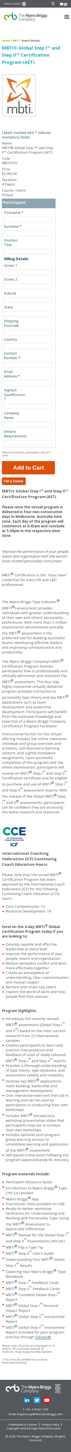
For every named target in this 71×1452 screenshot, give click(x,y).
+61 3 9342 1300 (37, 1409)
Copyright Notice (18, 1428)
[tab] (29, 203)
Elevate (43, 1336)
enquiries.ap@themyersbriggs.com (39, 1414)
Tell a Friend (13, 481)
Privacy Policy (50, 1424)
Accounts (55, 1428)
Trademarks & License (22, 1424)
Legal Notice (39, 1428)
